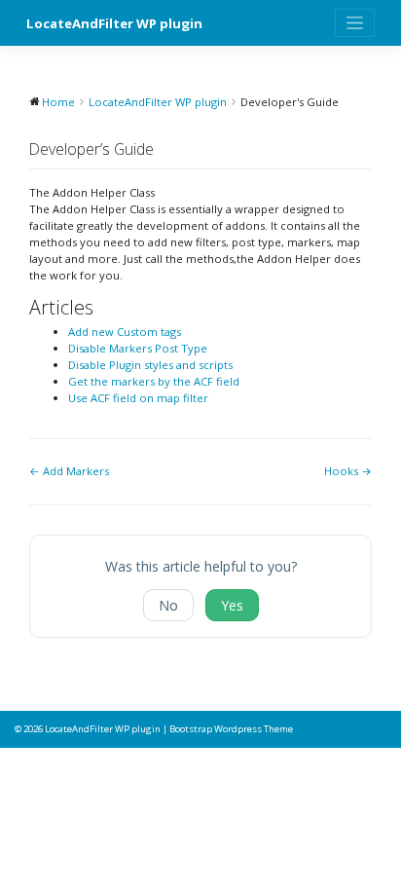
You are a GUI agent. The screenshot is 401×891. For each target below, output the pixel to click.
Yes (232, 605)
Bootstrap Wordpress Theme (231, 729)
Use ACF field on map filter (138, 397)
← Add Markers (69, 471)
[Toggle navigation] (355, 23)
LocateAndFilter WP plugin (114, 23)
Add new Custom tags (124, 331)
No (168, 605)
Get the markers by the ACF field (153, 381)
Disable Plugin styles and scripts (150, 364)
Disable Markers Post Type (137, 348)
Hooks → (348, 471)
